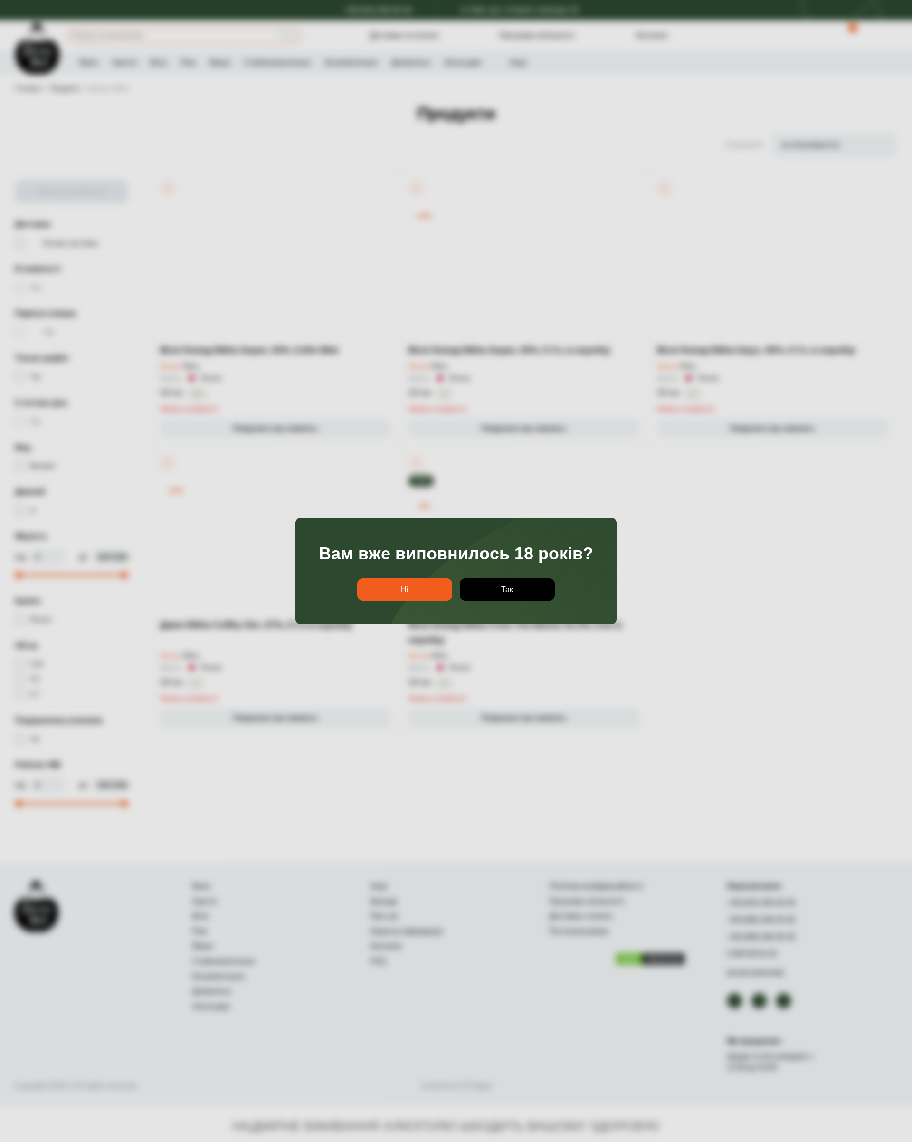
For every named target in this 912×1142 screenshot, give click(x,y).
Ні (404, 589)
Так (507, 589)
